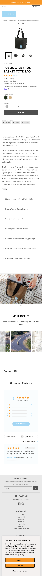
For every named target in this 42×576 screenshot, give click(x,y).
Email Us (26, 499)
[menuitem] (8, 55)
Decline (20, 566)
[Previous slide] (1, 289)
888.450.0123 (17, 499)
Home (5, 21)
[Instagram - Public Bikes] (22, 23)
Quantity (6, 103)
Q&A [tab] (15, 371)
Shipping (6, 83)
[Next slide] (38, 56)
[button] (3, 341)
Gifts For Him (12, 21)
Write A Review (21, 424)
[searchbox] (12, 436)
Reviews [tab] (7, 371)
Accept (20, 560)
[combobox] (30, 441)
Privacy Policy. (19, 555)
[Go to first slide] (41, 289)
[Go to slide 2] (21, 305)
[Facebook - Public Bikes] (19, 23)
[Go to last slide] (3, 56)
